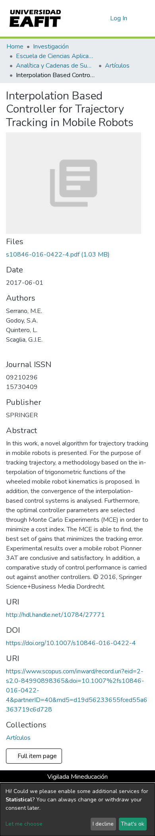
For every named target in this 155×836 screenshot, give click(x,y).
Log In (119, 18)
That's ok (132, 824)
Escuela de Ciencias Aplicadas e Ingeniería (55, 56)
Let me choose (24, 824)
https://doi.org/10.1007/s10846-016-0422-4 (71, 643)
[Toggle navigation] (144, 18)
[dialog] (77, 809)
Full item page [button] (37, 756)
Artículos (117, 65)
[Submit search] (91, 18)
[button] (103, 18)
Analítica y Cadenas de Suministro (55, 65)
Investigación (51, 46)
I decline (103, 824)
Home (14, 46)
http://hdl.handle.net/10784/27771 (55, 614)
